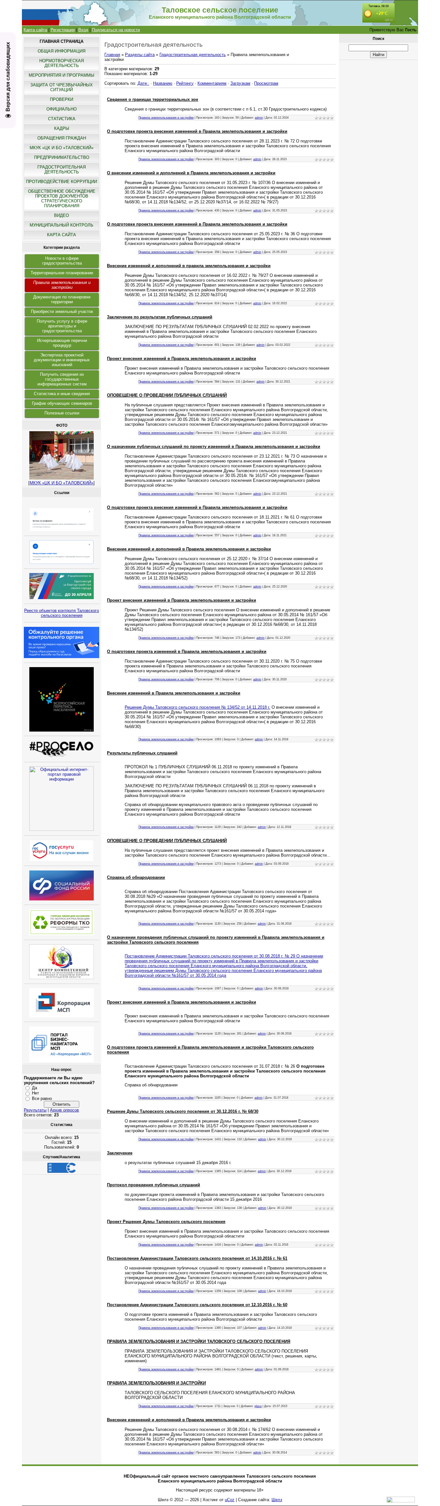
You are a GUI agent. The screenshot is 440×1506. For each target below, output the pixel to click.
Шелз (277, 1499)
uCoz (229, 1499)
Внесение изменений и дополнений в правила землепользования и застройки (189, 265)
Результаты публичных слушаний (142, 753)
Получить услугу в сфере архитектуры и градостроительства (62, 326)
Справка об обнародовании (136, 877)
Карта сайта (35, 29)
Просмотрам (266, 83)
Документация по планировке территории (62, 299)
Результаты (35, 1110)
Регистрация (63, 29)
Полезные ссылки (61, 413)
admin (259, 117)
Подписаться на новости (116, 29)
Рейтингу (185, 83)
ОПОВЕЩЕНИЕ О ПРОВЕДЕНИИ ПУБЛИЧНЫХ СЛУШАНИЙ (167, 395)
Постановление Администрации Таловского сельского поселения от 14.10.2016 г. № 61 (197, 1258)
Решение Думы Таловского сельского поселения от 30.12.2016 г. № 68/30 (182, 1111)
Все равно (42, 1098)
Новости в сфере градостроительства (62, 261)
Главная (112, 54)
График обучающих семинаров (62, 403)
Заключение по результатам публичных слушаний (159, 317)
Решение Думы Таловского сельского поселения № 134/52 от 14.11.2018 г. (197, 707)
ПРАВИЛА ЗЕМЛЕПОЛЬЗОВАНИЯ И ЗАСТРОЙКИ (156, 1383)
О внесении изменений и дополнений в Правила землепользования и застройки (191, 172)
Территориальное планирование (62, 272)
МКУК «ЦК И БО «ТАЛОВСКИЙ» (61, 483)
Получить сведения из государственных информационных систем (62, 379)
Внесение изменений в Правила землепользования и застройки (173, 693)
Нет (35, 1093)
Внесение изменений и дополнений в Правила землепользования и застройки (189, 549)
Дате (142, 83)
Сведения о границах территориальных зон (152, 99)
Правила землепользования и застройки (62, 285)
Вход (83, 29)
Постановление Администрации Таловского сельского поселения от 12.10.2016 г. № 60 (197, 1304)
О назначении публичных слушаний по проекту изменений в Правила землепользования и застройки (213, 446)
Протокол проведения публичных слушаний (153, 1184)
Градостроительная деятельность (192, 54)
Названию (162, 83)
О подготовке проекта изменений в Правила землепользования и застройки (186, 651)
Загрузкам (240, 83)
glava (258, 1406)
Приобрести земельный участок (62, 311)
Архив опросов (64, 1110)
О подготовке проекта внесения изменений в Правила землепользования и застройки (197, 131)
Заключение (119, 1153)
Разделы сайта (140, 54)
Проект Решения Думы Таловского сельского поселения (166, 1221)
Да (34, 1087)
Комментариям (211, 83)
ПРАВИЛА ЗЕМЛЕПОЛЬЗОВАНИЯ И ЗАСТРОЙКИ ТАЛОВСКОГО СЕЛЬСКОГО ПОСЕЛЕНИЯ (198, 1341)
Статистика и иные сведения (62, 393)
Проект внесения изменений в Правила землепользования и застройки (181, 358)
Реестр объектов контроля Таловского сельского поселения (61, 613)
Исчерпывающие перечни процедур (62, 343)
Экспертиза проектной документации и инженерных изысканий (62, 360)
